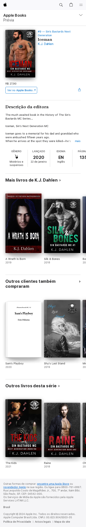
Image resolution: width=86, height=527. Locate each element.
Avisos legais (43, 521)
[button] (61, 5)
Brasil (6, 507)
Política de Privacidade (17, 521)
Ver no (20, 90)
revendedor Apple (14, 487)
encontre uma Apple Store (53, 483)
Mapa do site (62, 521)
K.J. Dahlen (45, 44)
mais (78, 141)
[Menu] (81, 5)
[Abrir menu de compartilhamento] (79, 90)
